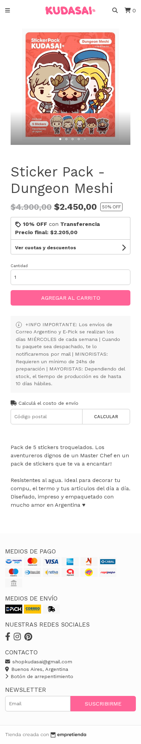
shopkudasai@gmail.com (41, 661)
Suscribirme (103, 703)
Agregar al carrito (70, 298)
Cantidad (19, 266)
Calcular (106, 416)
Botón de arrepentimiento (41, 676)
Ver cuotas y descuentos (45, 247)
